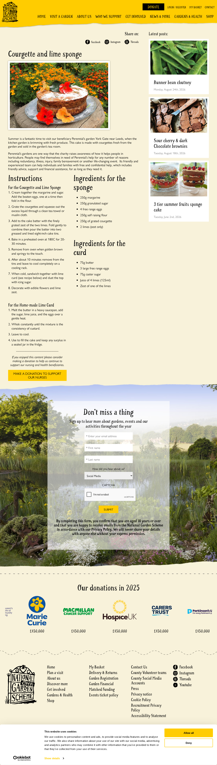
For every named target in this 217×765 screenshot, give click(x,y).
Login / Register (176, 7)
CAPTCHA (108, 485)
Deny (189, 742)
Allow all (189, 732)
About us (53, 678)
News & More (160, 16)
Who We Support (108, 16)
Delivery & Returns (103, 672)
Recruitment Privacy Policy (146, 708)
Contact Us (139, 667)
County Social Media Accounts (146, 681)
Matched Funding (102, 689)
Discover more (57, 684)
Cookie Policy (141, 699)
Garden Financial (101, 684)
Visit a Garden (61, 16)
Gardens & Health (188, 16)
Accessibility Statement (148, 715)
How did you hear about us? (108, 468)
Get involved (135, 16)
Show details (52, 758)
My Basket (195, 7)
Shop (210, 16)
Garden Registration (103, 678)
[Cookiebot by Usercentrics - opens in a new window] (22, 758)
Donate (153, 7)
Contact (209, 7)
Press (135, 688)
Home (41, 16)
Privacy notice (141, 694)
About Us (84, 16)
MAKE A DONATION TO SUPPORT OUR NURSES (37, 375)
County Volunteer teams (148, 672)
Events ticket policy (103, 695)
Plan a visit (55, 672)
